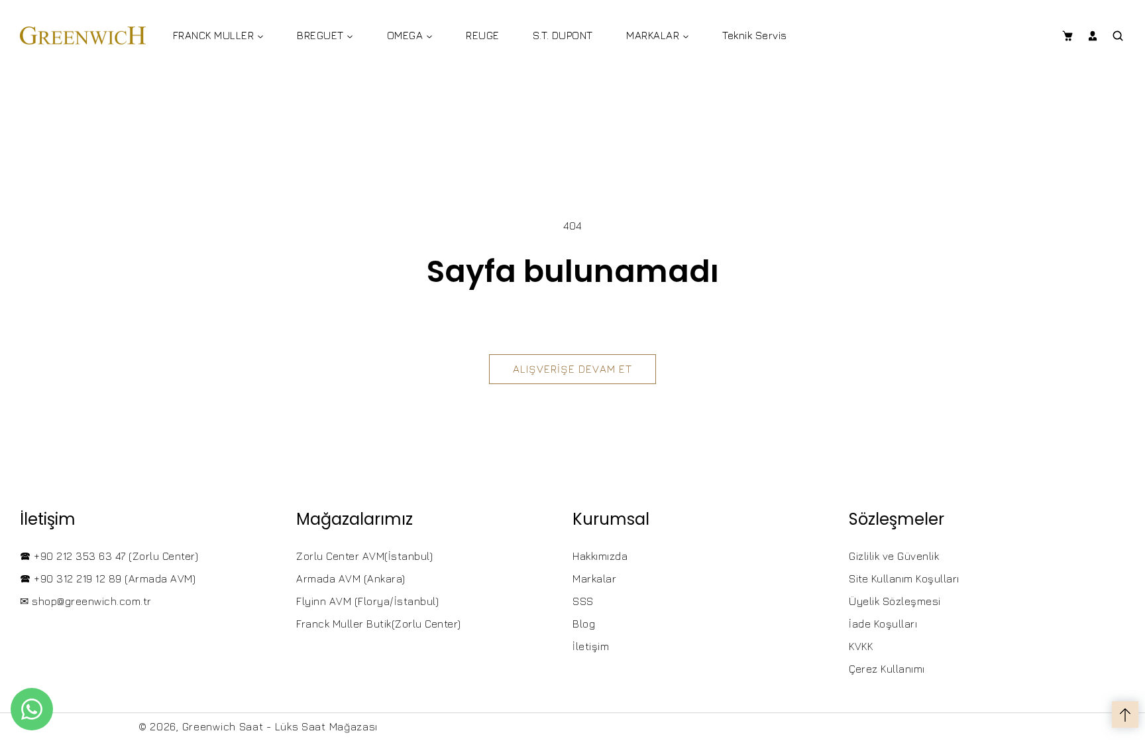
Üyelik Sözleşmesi (895, 601)
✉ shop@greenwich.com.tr (86, 601)
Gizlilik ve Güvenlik (894, 556)
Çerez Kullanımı (887, 669)
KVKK (861, 646)
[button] (1067, 36)
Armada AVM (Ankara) (351, 578)
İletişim (590, 646)
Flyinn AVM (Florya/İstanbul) (367, 601)
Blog (583, 624)
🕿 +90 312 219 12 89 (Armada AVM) (107, 578)
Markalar (594, 578)
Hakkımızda (599, 556)
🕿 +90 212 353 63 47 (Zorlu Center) (109, 556)
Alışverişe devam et (572, 369)
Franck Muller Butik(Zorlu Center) (378, 624)
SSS (583, 601)
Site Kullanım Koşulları (904, 578)
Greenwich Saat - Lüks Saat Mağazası (280, 726)
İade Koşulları (883, 624)
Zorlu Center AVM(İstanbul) (364, 556)
